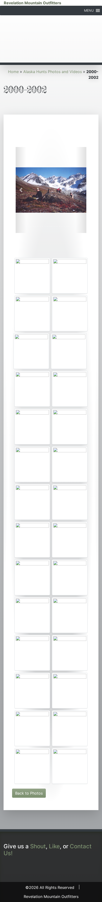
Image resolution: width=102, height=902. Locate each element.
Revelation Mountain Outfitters (32, 2)
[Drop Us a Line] (28, 867)
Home (13, 71)
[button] (89, 10)
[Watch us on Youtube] (18, 867)
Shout (38, 846)
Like (54, 846)
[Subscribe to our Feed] (37, 867)
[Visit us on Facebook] (8, 867)
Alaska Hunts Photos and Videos (52, 71)
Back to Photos (29, 793)
